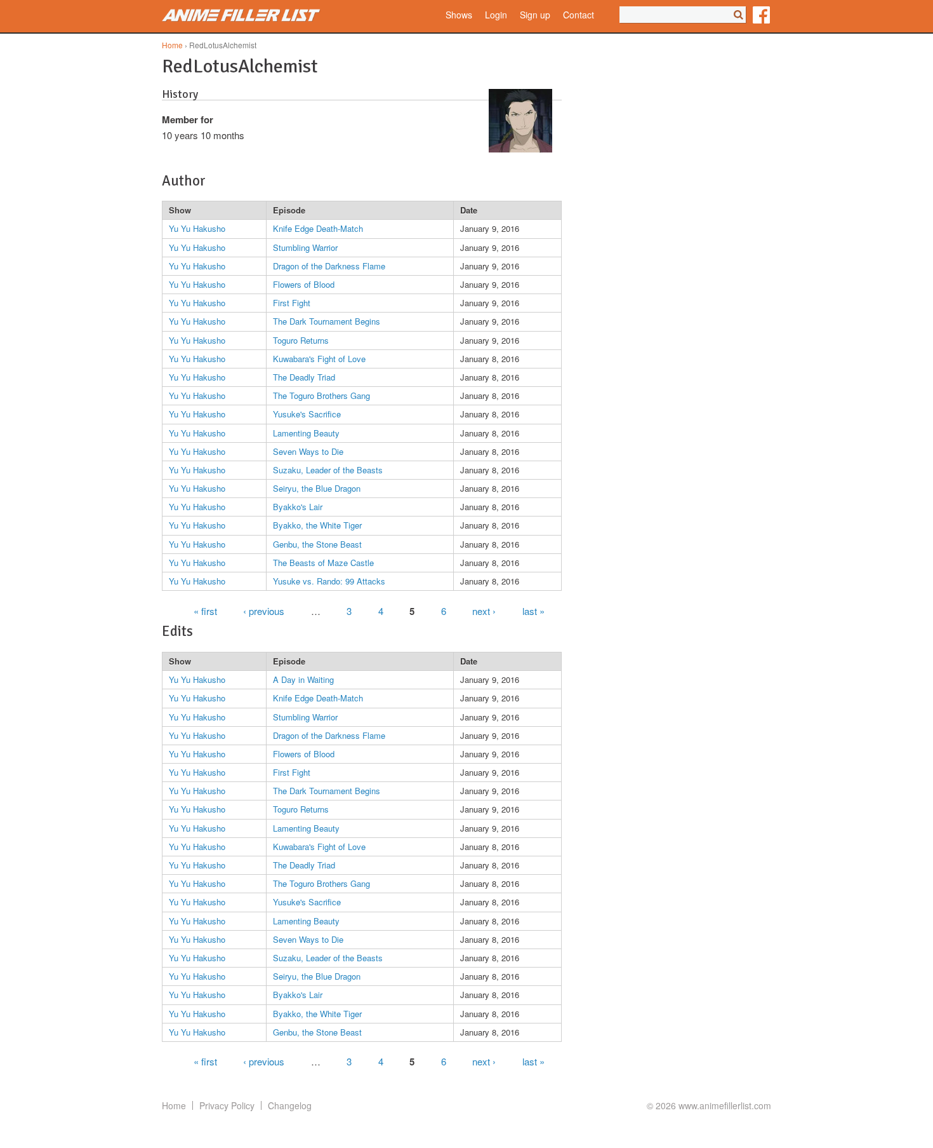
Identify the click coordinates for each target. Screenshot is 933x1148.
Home (172, 44)
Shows (459, 15)
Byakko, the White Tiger (317, 525)
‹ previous (263, 610)
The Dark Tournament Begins (326, 321)
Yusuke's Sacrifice (307, 414)
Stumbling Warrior (305, 247)
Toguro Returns (301, 340)
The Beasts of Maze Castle (323, 563)
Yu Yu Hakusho (197, 228)
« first (205, 610)
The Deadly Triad (304, 377)
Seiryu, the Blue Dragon (317, 488)
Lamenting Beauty (306, 433)
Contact (578, 15)
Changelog (290, 1105)
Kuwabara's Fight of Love (319, 359)
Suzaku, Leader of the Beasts (328, 470)
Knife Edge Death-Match (318, 228)
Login (496, 15)
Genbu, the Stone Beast (317, 544)
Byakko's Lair (297, 507)
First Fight (291, 303)
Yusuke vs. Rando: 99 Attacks (329, 581)
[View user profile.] (520, 148)
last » (533, 610)
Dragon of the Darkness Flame (329, 266)
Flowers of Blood (303, 284)
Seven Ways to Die (308, 451)
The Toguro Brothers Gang (321, 395)
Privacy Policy (227, 1105)
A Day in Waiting (303, 679)
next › (484, 610)
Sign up (535, 15)
